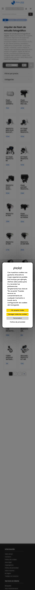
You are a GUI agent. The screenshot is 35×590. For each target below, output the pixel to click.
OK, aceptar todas (17, 310)
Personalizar (17, 318)
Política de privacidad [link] (17, 322)
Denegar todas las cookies (17, 314)
